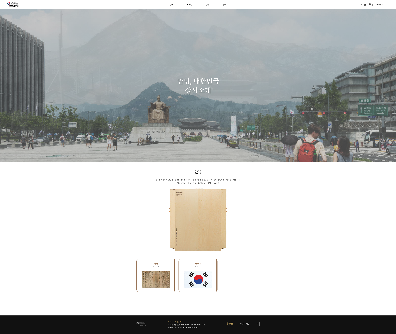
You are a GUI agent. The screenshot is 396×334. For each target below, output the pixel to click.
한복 (224, 4)
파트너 (170, 322)
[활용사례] (365, 4)
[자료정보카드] (371, 4)
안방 (207, 4)
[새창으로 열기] (230, 323)
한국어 (378, 5)
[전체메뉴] (387, 5)
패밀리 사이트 (244, 324)
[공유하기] (360, 4)
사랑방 (189, 4)
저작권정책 (178, 322)
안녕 (171, 4)
